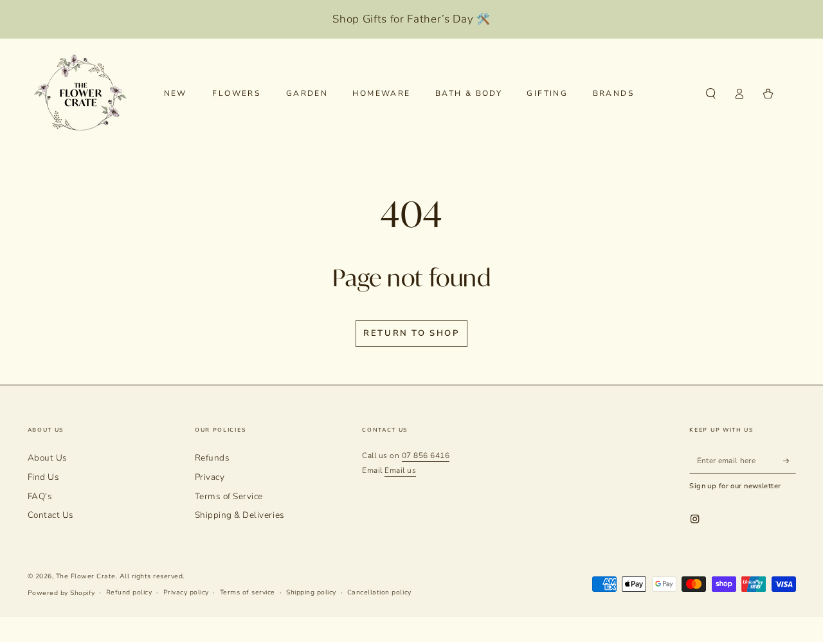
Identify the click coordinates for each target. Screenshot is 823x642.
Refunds (212, 458)
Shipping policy (311, 592)
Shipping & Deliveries (240, 515)
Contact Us (51, 515)
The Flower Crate (86, 576)
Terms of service (247, 592)
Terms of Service (229, 496)
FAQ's (40, 496)
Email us (400, 470)
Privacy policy (186, 592)
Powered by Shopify (61, 593)
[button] (711, 93)
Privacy (210, 477)
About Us (48, 458)
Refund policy (129, 592)
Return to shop (411, 333)
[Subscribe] (789, 460)
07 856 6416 (426, 455)
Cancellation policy (379, 592)
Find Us (44, 477)
